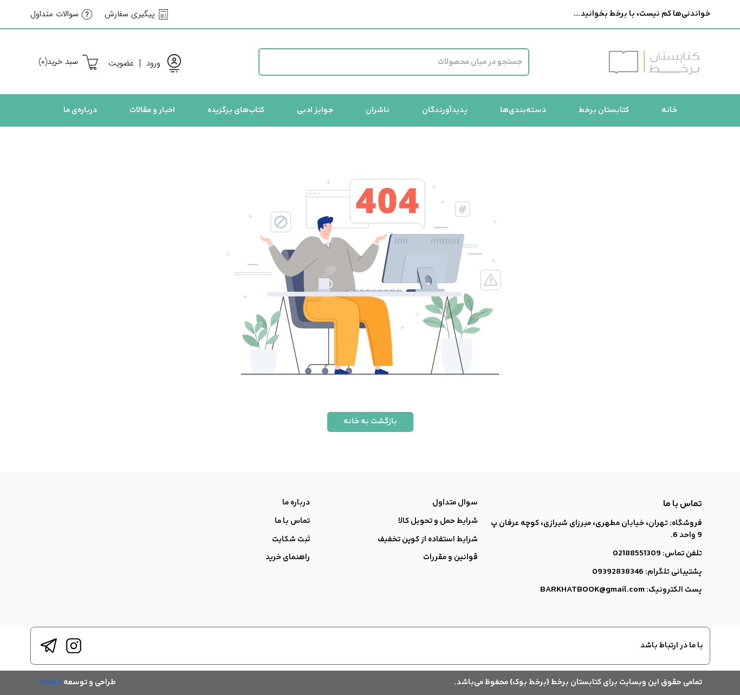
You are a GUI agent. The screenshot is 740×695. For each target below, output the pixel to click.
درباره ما (296, 502)
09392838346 (618, 572)
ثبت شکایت (291, 539)
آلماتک (50, 682)
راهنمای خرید (287, 557)
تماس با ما (292, 521)
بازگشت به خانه (370, 421)
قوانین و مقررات (450, 557)
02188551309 (637, 553)
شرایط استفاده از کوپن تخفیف (428, 539)
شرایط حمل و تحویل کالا (438, 521)
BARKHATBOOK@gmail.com (592, 589)
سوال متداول (455, 502)
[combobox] (393, 62)
